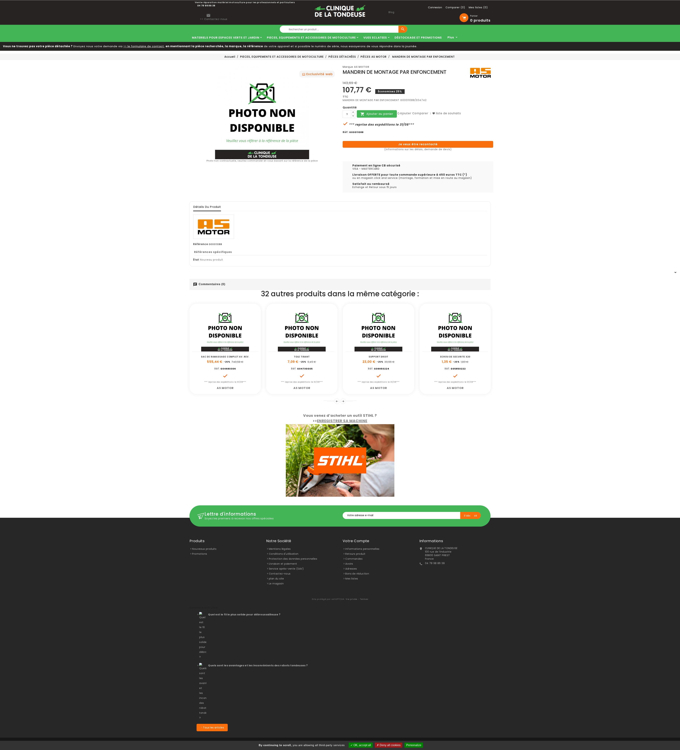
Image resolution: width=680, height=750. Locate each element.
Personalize (413, 745)
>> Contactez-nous (213, 19)
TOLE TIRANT (302, 356)
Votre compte (356, 540)
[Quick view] (237, 349)
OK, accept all (362, 745)
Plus (450, 37)
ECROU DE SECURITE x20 (455, 356)
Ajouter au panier (376, 114)
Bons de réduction (357, 573)
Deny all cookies (390, 745)
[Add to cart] (213, 349)
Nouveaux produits (204, 549)
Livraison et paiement (283, 564)
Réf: (345, 132)
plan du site (276, 578)
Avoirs (349, 564)
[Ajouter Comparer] (229, 349)
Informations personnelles (362, 549)
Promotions (199, 554)
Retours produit (355, 554)
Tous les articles (213, 727)
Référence (200, 244)
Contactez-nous (280, 573)
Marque (348, 66)
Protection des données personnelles (293, 559)
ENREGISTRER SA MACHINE (342, 420)
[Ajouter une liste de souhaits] (221, 349)
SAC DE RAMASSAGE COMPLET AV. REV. (225, 356)
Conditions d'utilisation (284, 554)
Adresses (351, 568)
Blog (391, 12)
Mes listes (351, 578)
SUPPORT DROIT (378, 356)
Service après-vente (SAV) (286, 568)
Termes (364, 599)
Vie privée (351, 599)
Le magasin (276, 583)
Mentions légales (280, 549)
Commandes (353, 559)
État (196, 259)
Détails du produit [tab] (207, 207)
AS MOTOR (361, 67)
